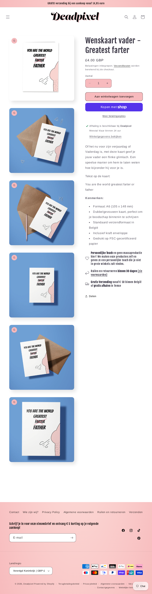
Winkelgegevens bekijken (105, 136)
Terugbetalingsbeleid (68, 584)
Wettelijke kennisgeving (131, 587)
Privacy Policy (51, 512)
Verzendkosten (122, 65)
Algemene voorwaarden (79, 512)
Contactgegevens (106, 587)
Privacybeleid (90, 584)
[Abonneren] (72, 537)
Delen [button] (92, 296)
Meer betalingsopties (114, 116)
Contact (14, 512)
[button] (8, 17)
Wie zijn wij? (31, 512)
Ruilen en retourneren (111, 512)
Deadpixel (28, 584)
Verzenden (136, 512)
